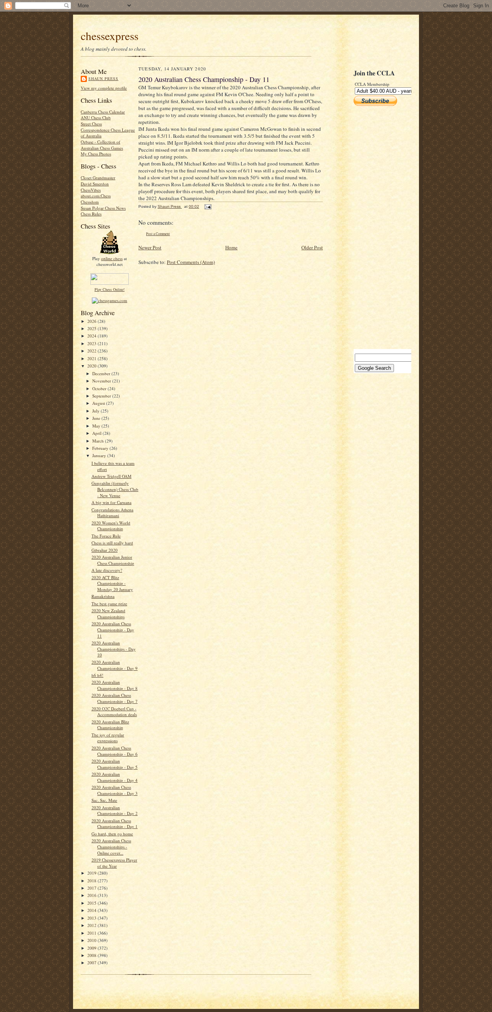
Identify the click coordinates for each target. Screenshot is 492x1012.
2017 (92, 888)
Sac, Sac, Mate (104, 800)
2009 (92, 948)
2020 (92, 366)
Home (231, 247)
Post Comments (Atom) (191, 262)
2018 (92, 880)
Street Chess (91, 124)
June (96, 418)
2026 (92, 321)
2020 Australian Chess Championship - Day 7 (114, 698)
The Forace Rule (106, 536)
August (99, 403)
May (96, 426)
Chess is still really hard (112, 543)
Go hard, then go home (112, 834)
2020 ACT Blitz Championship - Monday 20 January (112, 583)
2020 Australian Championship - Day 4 (114, 777)
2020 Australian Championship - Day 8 (114, 685)
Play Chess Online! (110, 289)
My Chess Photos (96, 154)
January (99, 455)
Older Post (312, 247)
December (101, 373)
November (102, 381)
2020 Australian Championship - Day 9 (114, 665)
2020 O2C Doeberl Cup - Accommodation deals (114, 712)
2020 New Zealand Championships (108, 614)
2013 (92, 918)
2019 (92, 873)
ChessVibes (91, 190)
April (97, 433)
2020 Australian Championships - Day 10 (113, 649)
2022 (92, 351)
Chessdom (90, 202)
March (98, 441)
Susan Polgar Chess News (103, 208)
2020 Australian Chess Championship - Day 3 (114, 790)
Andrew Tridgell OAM (111, 476)
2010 (92, 940)
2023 (92, 343)
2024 (92, 336)
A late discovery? (106, 570)
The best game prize (109, 603)
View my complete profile (104, 88)
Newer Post (149, 247)
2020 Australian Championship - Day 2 (114, 811)
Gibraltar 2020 (104, 550)
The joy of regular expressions (107, 738)
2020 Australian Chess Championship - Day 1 (114, 824)
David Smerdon (95, 184)
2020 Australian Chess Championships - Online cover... (111, 846)
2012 (92, 925)
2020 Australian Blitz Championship (110, 725)
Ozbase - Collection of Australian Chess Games (102, 145)
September (102, 396)
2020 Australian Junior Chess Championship (112, 560)
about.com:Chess (96, 196)
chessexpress (109, 35)
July (96, 411)
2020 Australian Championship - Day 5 (114, 764)
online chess (112, 258)
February (101, 448)
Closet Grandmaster (98, 177)
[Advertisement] (377, 227)
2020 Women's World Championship (110, 526)
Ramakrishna (103, 596)
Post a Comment (158, 233)
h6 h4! (97, 675)
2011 (92, 933)
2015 (92, 903)
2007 (92, 962)
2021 (92, 358)
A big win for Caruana (111, 502)
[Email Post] (208, 206)
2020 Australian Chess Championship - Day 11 (112, 629)
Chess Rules (91, 214)
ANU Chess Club (96, 117)
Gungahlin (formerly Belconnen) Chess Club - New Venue (114, 489)
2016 (92, 895)
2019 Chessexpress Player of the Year (114, 863)
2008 (92, 955)
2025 (92, 328)
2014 (92, 910)
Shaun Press (103, 78)
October (100, 388)
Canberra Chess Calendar (103, 112)
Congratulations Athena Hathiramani (112, 513)
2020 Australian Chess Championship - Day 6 (114, 751)
